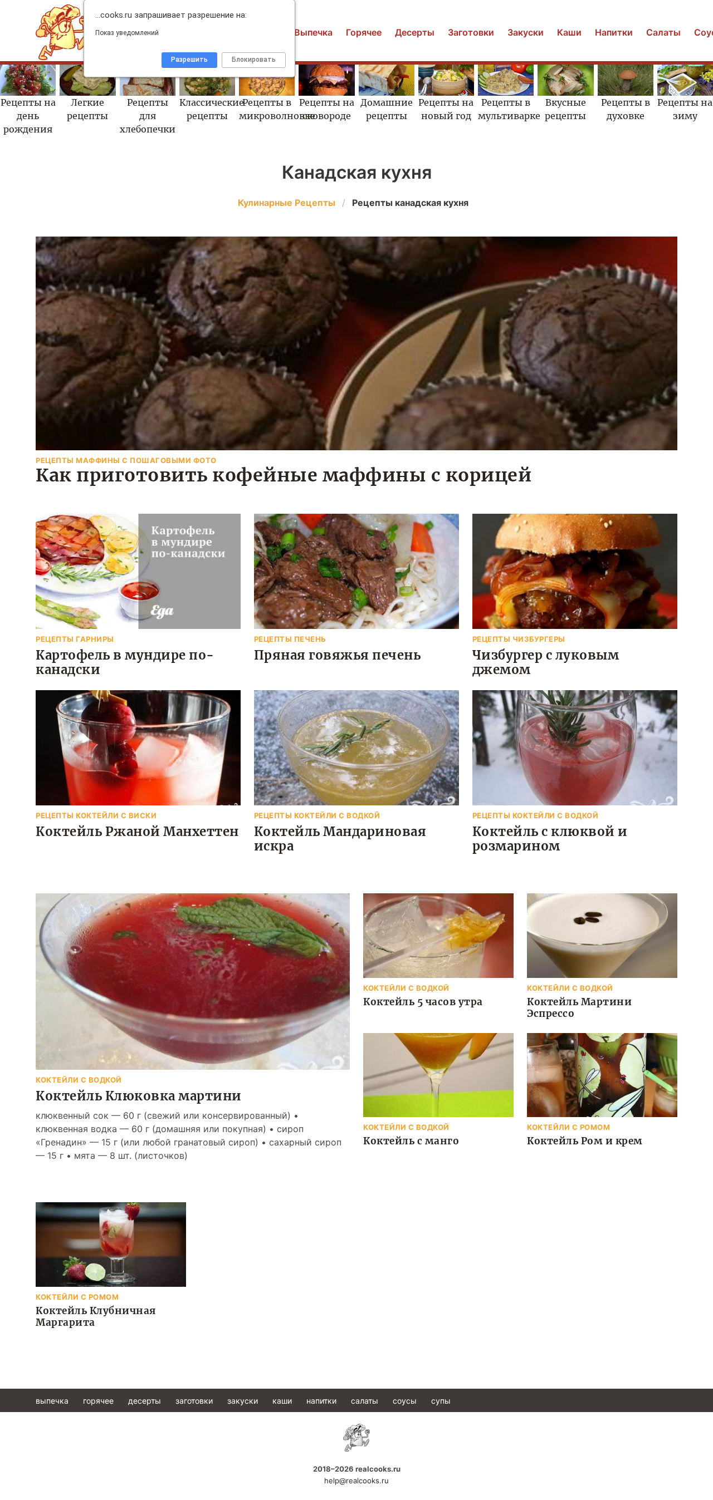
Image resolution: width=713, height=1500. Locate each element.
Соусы (405, 1400)
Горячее (364, 32)
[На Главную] (356, 1438)
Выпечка (313, 32)
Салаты (663, 32)
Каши (569, 32)
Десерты (414, 32)
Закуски (525, 32)
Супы (441, 1400)
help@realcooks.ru (356, 1480)
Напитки (614, 32)
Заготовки (471, 32)
